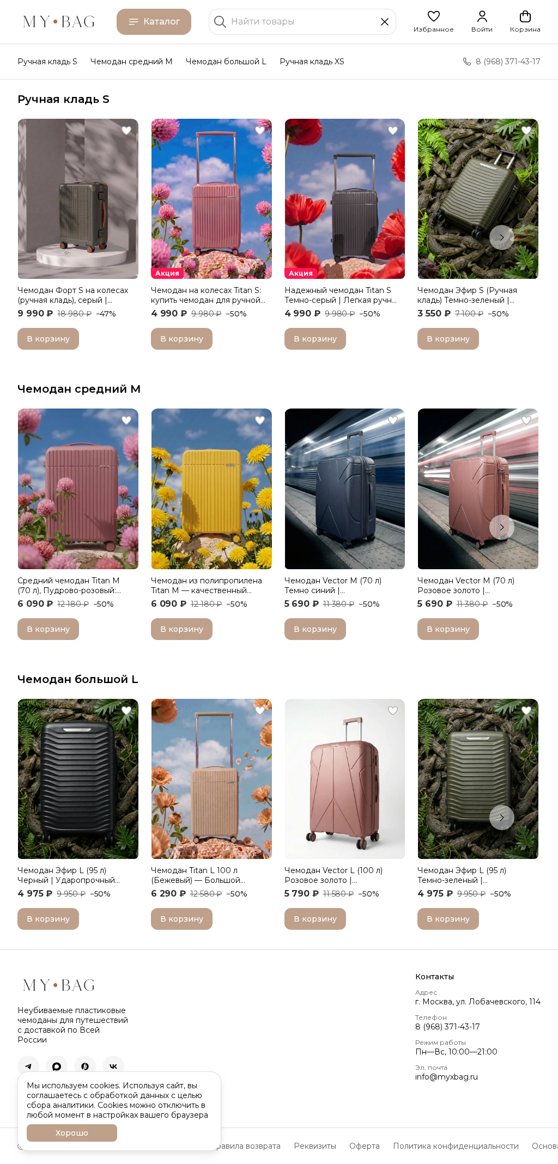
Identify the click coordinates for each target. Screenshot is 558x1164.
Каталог (161, 21)
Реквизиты (315, 1146)
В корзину (48, 339)
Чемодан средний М (79, 388)
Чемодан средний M (131, 61)
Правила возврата (245, 1146)
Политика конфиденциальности (456, 1146)
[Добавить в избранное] (126, 131)
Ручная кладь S (47, 61)
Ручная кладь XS (312, 61)
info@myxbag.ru (446, 1077)
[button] (434, 22)
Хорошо (72, 1133)
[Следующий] (501, 237)
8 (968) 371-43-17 (447, 1027)
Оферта (364, 1146)
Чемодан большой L (226, 61)
